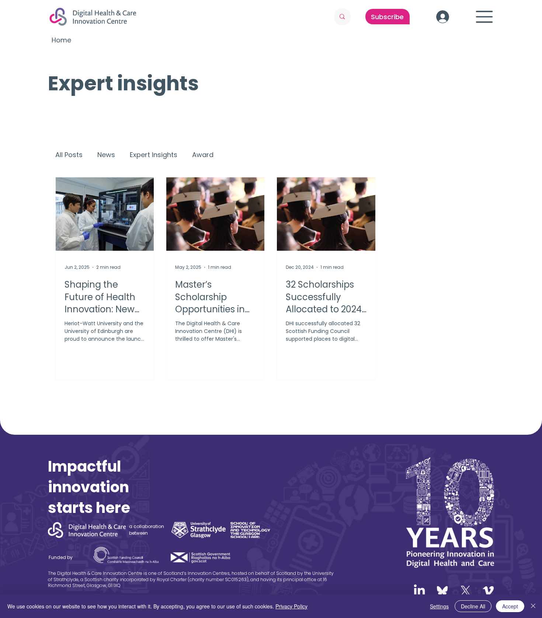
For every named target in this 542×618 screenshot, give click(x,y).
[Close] (533, 606)
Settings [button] (439, 606)
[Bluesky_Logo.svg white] (442, 591)
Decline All (473, 606)
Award (202, 154)
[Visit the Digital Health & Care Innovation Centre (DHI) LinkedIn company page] (419, 591)
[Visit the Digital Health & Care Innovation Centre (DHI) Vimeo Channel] (488, 591)
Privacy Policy (291, 606)
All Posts (69, 154)
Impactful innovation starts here (89, 487)
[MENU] (484, 16)
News (106, 154)
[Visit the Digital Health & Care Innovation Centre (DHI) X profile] (465, 591)
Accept (510, 606)
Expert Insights (153, 154)
